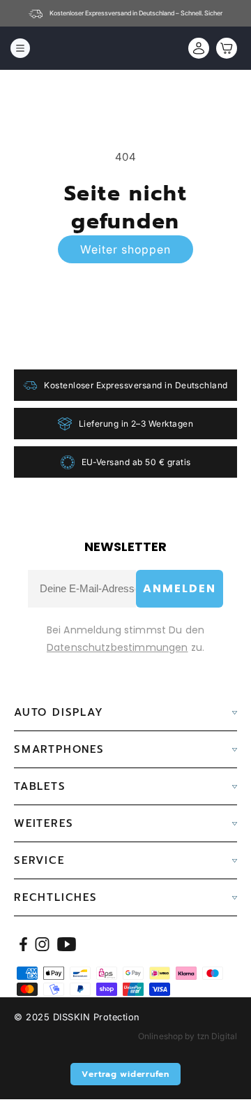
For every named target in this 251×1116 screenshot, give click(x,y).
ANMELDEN (179, 588)
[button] (223, 48)
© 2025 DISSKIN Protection (77, 1016)
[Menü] (20, 48)
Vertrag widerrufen (125, 1074)
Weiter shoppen (125, 249)
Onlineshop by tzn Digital (187, 1036)
